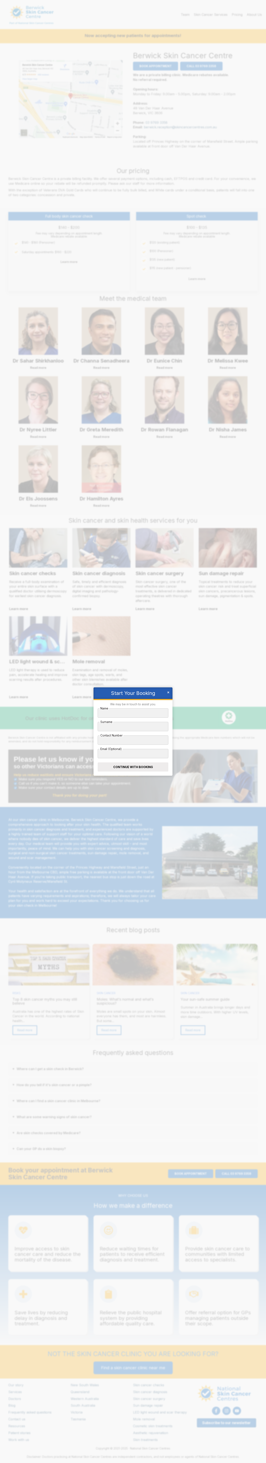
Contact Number (111, 735)
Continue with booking (133, 767)
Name (104, 708)
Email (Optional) (111, 749)
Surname (106, 721)
